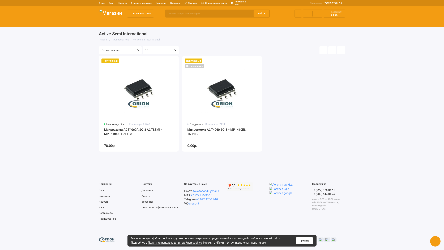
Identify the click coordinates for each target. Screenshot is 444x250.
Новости (122, 3)
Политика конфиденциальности (160, 207)
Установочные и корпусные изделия (389, 22)
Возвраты (147, 201)
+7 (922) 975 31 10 (326, 3)
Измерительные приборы (189, 22)
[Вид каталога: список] (332, 50)
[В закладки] (174, 61)
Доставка (147, 190)
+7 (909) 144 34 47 (323, 194)
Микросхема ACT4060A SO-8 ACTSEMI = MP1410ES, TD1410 (133, 132)
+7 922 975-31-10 (201, 195)
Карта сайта (106, 213)
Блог (111, 3)
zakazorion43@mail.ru (206, 191)
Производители (108, 218)
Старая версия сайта (216, 3)
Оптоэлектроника (221, 22)
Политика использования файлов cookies (175, 242)
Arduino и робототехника (153, 22)
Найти (261, 13)
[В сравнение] (167, 61)
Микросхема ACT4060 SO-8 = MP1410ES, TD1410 (216, 132)
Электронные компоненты (115, 22)
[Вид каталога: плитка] (323, 50)
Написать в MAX (240, 3)
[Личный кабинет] (298, 14)
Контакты (161, 3)
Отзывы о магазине (141, 3)
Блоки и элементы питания (344, 22)
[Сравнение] (307, 14)
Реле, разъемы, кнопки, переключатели (261, 22)
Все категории (142, 13)
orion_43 (193, 203)
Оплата (146, 196)
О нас (102, 190)
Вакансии (175, 3)
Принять (304, 240)
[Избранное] (317, 14)
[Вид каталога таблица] (341, 50)
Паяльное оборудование (306, 22)
